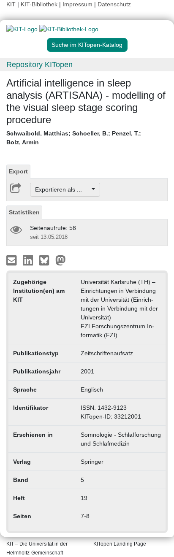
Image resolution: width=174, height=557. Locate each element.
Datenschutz (114, 4)
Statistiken (24, 212)
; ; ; (73, 138)
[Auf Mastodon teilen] (60, 260)
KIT (11, 4)
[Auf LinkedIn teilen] (29, 260)
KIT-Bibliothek (40, 4)
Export (18, 171)
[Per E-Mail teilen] (12, 260)
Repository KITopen (39, 64)
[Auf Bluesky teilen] (46, 260)
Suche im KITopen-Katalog (87, 44)
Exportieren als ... (62, 189)
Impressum (77, 4)
